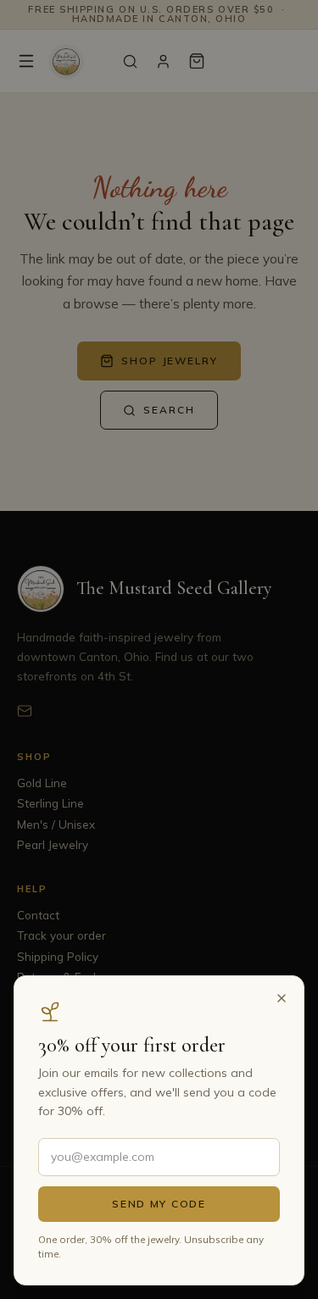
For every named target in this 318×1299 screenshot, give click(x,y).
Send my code (158, 1203)
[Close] (281, 998)
